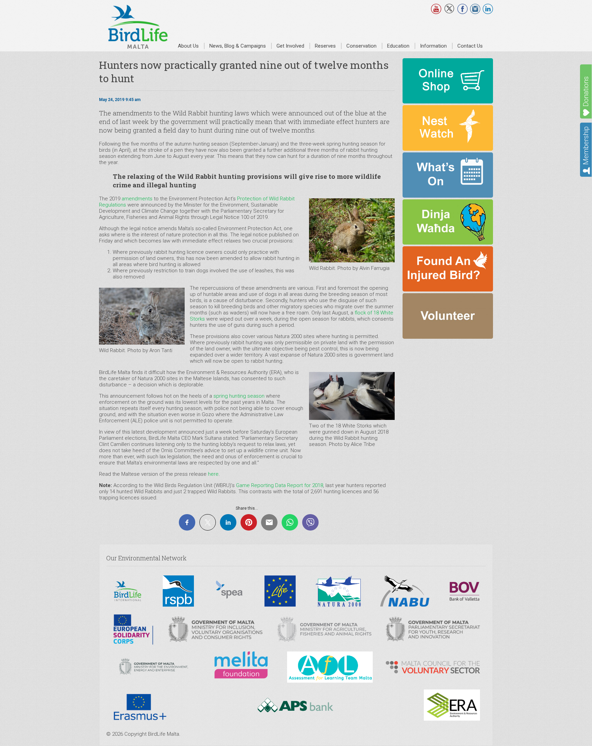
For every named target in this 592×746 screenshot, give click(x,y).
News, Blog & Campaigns (237, 46)
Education (398, 46)
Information (433, 46)
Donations (586, 91)
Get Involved (290, 46)
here (213, 474)
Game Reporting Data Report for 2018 (279, 485)
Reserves (325, 46)
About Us (188, 46)
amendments (137, 199)
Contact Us (470, 46)
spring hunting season (238, 396)
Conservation (361, 46)
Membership (586, 145)
